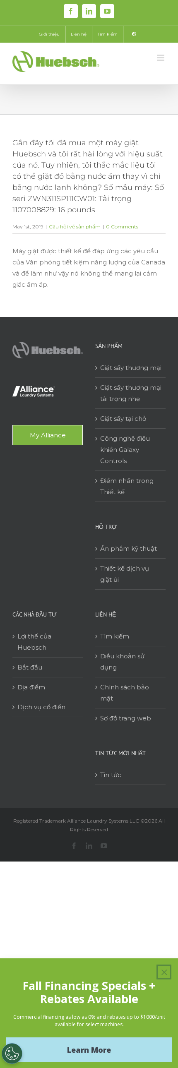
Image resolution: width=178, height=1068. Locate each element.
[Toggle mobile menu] (161, 57)
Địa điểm (31, 687)
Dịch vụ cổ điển (41, 707)
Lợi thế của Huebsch (34, 641)
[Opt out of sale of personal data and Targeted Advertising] (12, 1053)
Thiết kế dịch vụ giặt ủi (124, 573)
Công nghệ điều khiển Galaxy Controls (125, 449)
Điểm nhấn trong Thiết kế (127, 486)
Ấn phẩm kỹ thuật (128, 548)
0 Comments (122, 226)
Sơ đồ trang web (125, 718)
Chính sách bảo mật (124, 692)
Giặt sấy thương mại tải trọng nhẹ (130, 393)
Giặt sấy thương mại (130, 368)
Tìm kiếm (114, 636)
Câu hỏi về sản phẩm (75, 226)
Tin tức (110, 775)
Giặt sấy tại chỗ (123, 418)
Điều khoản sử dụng (122, 661)
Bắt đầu (29, 667)
